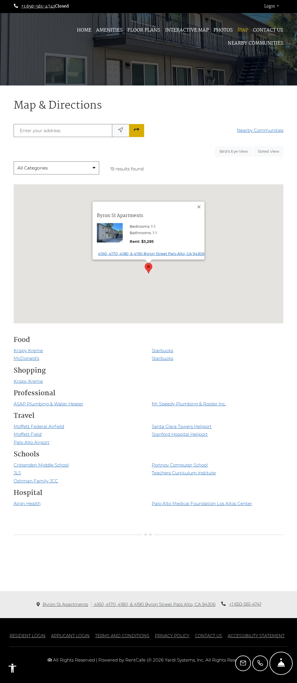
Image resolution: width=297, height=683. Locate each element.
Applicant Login (70, 635)
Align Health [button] (27, 503)
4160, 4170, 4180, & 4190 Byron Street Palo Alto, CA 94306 (151, 253)
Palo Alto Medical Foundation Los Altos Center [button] (202, 503)
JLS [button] (17, 473)
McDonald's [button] (26, 358)
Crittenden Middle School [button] (41, 465)
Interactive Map (187, 30)
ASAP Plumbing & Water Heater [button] (48, 404)
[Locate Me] (120, 130)
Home (84, 30)
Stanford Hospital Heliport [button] (180, 434)
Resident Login (28, 635)
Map (243, 30)
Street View (270, 151)
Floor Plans (143, 30)
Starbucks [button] (162, 350)
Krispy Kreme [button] (28, 350)
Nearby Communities (255, 43)
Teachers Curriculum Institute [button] (184, 473)
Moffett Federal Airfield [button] (39, 426)
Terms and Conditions (122, 635)
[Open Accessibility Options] (12, 669)
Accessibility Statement (256, 635)
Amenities (109, 30)
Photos (223, 30)
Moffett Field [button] (27, 434)
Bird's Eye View (236, 151)
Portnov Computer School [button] (180, 465)
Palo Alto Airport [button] (31, 442)
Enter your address (40, 130)
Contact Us (268, 30)
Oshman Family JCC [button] (36, 481)
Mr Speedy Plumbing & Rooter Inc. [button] (189, 404)
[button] (271, 6)
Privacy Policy (172, 635)
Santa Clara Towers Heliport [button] (181, 426)
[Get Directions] (136, 130)
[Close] (199, 206)
